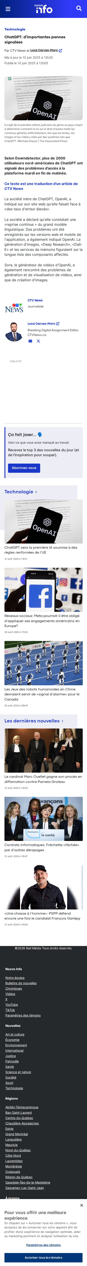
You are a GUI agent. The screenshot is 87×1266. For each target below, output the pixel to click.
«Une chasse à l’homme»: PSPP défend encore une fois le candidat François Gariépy (42, 916)
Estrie (9, 1129)
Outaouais (12, 1172)
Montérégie (13, 1166)
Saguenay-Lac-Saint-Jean (24, 1188)
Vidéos (10, 994)
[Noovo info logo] (43, 9)
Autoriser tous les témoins (43, 1257)
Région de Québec (19, 1177)
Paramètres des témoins (23, 1015)
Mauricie (11, 1145)
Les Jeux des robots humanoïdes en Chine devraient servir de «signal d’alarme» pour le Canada (41, 694)
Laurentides (14, 1161)
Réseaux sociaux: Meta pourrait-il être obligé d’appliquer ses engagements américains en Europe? (42, 621)
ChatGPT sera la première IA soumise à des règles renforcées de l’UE (40, 550)
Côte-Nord (13, 1155)
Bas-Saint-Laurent (18, 1112)
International (14, 1050)
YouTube (11, 1004)
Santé (9, 1066)
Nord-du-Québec (18, 1150)
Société (10, 1077)
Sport (9, 1083)
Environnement (16, 1045)
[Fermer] (82, 1205)
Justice (10, 1056)
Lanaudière (13, 1139)
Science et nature (18, 1072)
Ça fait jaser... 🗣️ (25, 435)
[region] (43, 1232)
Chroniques (13, 988)
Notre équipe (15, 978)
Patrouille (12, 1061)
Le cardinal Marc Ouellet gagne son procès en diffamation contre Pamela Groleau (43, 779)
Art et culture (14, 1034)
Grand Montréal (16, 1134)
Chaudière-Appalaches (22, 1123)
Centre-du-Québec (19, 1118)
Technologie (14, 29)
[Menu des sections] (8, 8)
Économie (12, 1040)
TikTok (10, 1010)
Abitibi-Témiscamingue (21, 1107)
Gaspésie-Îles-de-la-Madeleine (27, 1182)
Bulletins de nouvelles (21, 983)
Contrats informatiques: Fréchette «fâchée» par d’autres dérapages (41, 848)
